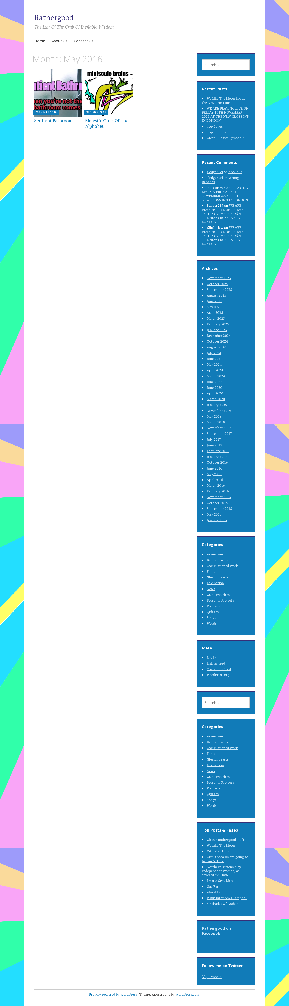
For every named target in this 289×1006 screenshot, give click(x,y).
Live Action (215, 583)
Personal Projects (220, 600)
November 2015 (219, 497)
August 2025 (216, 295)
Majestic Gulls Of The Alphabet (106, 123)
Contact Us (84, 40)
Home (39, 40)
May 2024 (214, 364)
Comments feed (219, 669)
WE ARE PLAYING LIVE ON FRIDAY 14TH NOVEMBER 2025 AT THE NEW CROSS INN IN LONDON (225, 114)
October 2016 (217, 462)
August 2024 (216, 347)
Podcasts (213, 606)
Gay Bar (213, 886)
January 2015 (217, 520)
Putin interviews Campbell (227, 898)
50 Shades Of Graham (223, 903)
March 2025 (216, 318)
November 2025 (219, 278)
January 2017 (217, 456)
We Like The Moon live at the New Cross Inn (223, 100)
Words (211, 623)
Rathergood (53, 17)
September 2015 (219, 508)
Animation (215, 554)
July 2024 (214, 353)
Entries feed (216, 663)
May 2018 (214, 416)
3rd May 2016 (96, 112)
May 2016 (214, 474)
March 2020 (216, 399)
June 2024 (214, 358)
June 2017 (214, 445)
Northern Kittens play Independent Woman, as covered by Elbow (221, 870)
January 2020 (217, 404)
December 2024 (219, 335)
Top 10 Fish (215, 126)
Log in (211, 657)
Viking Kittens (218, 851)
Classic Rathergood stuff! (226, 839)
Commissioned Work (222, 565)
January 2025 (217, 329)
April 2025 (215, 312)
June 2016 (214, 468)
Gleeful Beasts (217, 577)
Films (211, 571)
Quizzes (213, 611)
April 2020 (215, 393)
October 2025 (217, 283)
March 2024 (216, 376)
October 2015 (217, 502)
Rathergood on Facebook (216, 931)
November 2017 (219, 427)
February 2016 (218, 491)
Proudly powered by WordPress (113, 994)
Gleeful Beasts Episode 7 (225, 137)
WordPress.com (187, 994)
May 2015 (214, 514)
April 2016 (215, 479)
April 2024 (215, 370)
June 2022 (214, 381)
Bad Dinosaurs (217, 560)
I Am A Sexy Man (220, 880)
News (211, 589)
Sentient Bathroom (53, 121)
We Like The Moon (221, 845)
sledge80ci (215, 172)
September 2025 (219, 289)
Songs (211, 617)
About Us (59, 40)
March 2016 (216, 485)
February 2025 (218, 324)
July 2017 (214, 439)
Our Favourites (218, 594)
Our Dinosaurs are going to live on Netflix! (225, 858)
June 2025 (214, 301)
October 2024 (217, 341)
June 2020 (214, 387)
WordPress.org (218, 674)
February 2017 (218, 451)
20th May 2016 (46, 112)
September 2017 (219, 433)
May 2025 (214, 306)
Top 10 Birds (216, 132)
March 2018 (216, 422)
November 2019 (219, 410)
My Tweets (212, 976)
